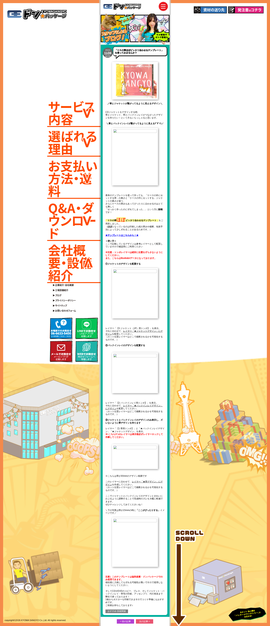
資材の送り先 (214, 9)
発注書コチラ (249, 9)
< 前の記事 (125, 621)
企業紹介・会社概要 (64, 285)
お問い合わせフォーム (65, 311)
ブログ (58, 295)
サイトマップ (61, 305)
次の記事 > (144, 621)
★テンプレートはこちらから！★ (121, 235)
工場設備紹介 (61, 290)
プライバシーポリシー (65, 300)
